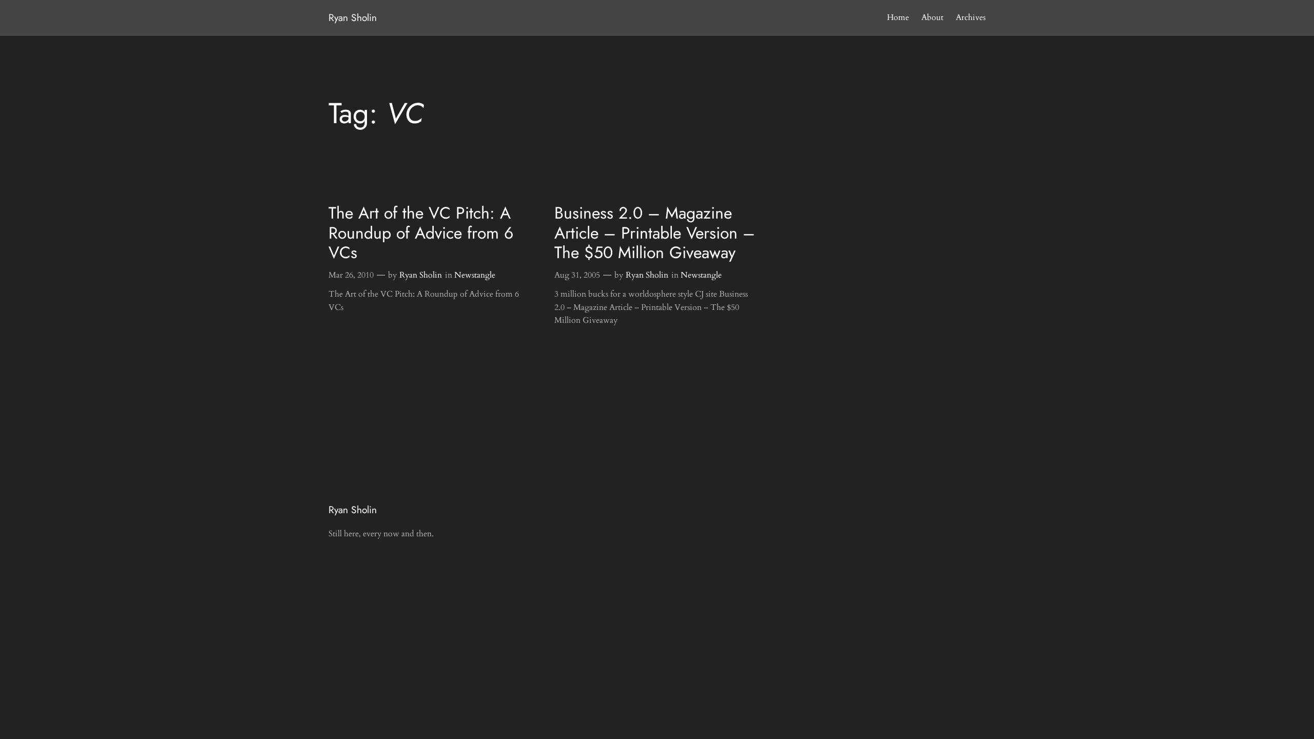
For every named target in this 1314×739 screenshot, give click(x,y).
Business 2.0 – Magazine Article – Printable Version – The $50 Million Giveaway (654, 232)
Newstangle (474, 275)
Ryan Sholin (352, 17)
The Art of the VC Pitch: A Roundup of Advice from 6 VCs (420, 232)
